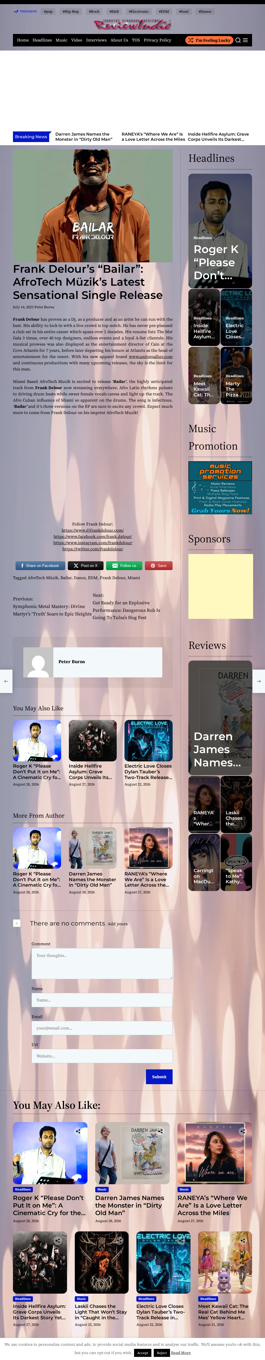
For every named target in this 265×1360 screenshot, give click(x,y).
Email (37, 1016)
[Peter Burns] (38, 662)
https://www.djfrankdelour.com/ (93, 530)
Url (35, 1044)
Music (61, 40)
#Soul (184, 11)
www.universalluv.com (151, 356)
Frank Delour (112, 577)
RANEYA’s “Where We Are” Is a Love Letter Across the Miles (87, 137)
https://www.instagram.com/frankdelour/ (92, 542)
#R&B (114, 11)
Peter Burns (44, 307)
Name (37, 988)
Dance (80, 577)
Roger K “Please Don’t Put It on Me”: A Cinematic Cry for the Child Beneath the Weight (36, 777)
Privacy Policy (157, 40)
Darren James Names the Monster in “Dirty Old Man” (92, 879)
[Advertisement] (132, 92)
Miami (134, 577)
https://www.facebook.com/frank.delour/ (93, 536)
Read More (181, 1352)
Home (23, 40)
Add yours (118, 924)
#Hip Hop (71, 11)
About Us (119, 40)
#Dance (205, 11)
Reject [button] (162, 1353)
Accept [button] (142, 1353)
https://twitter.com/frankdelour (92, 549)
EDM (93, 577)
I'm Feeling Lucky (213, 40)
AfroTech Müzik (43, 577)
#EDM (164, 11)
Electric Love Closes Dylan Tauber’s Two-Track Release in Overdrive (148, 774)
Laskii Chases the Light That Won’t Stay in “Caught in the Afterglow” (218, 139)
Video (76, 40)
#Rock (94, 11)
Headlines (42, 40)
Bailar (66, 577)
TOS (136, 40)
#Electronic (139, 11)
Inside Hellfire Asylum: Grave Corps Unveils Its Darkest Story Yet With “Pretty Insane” (152, 142)
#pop (48, 11)
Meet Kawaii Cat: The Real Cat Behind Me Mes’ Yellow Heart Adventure (223, 1314)
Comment (41, 944)
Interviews (96, 40)
